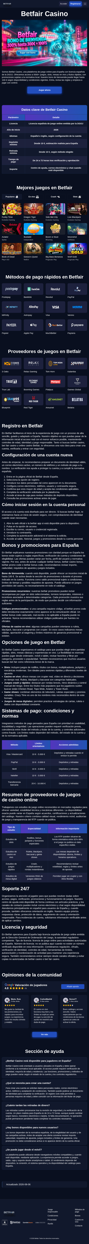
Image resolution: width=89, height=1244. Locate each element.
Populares (10, 197)
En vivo (32, 197)
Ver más (44, 1034)
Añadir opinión (73, 987)
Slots (75, 197)
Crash (53, 197)
